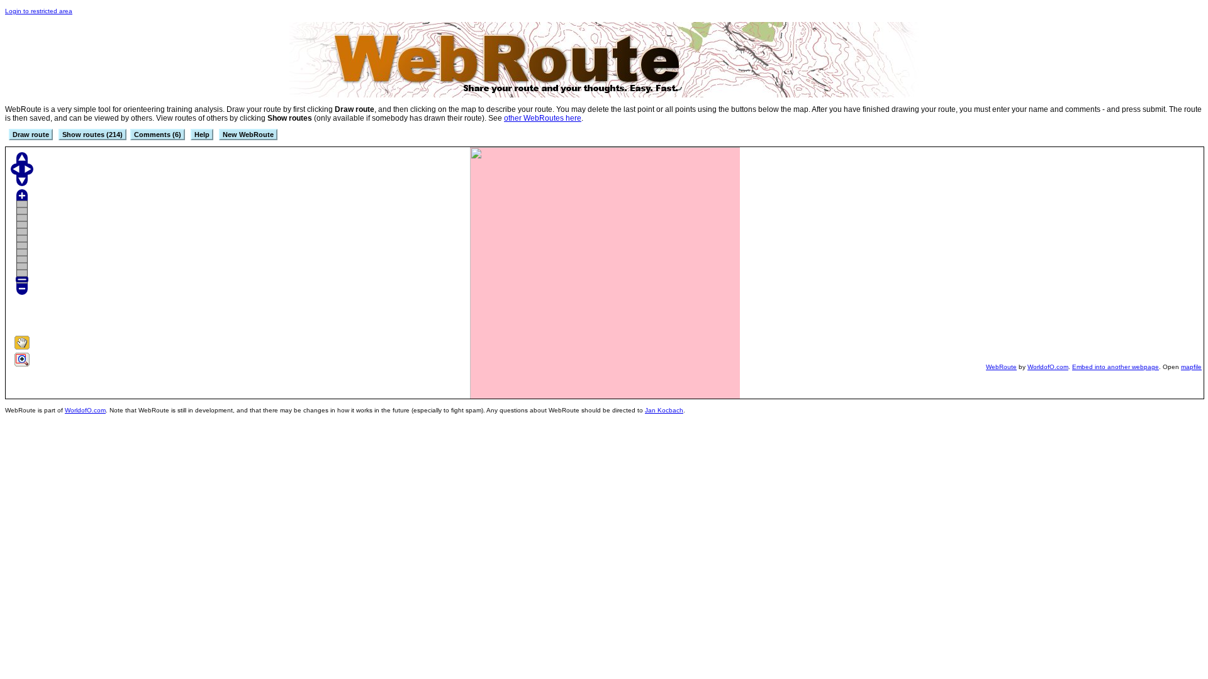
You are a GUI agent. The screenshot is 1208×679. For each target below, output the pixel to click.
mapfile (1191, 366)
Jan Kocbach (664, 410)
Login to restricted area (38, 11)
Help (202, 134)
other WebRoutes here (542, 118)
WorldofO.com (1047, 366)
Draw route (31, 134)
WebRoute (1001, 366)
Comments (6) (157, 134)
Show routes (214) (92, 134)
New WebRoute (248, 134)
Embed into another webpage (1115, 366)
